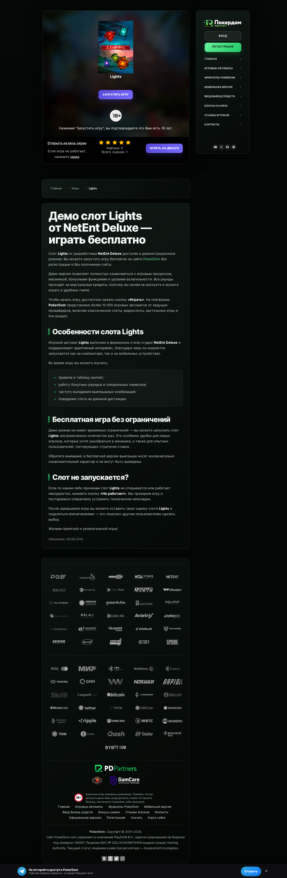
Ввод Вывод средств (219, 96)
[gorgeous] (128, 142)
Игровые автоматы (218, 68)
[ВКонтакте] (104, 858)
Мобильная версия (218, 87)
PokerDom (151, 259)
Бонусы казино (216, 105)
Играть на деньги (164, 148)
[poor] (108, 142)
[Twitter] (116, 858)
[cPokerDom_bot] (234, 147)
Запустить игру (116, 94)
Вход (223, 35)
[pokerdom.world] (221, 147)
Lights (93, 188)
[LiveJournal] (128, 858)
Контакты (212, 124)
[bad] (101, 142)
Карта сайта (156, 817)
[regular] (114, 142)
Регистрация (223, 46)
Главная (210, 58)
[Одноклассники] (110, 858)
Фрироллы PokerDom (219, 77)
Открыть (251, 871)
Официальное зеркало (85, 817)
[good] (121, 142)
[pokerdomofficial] (227, 147)
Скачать (136, 817)
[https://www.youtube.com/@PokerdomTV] (215, 147)
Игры (75, 188)
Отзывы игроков (216, 115)
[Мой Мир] (122, 858)
